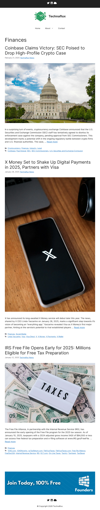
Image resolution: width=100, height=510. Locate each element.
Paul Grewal (21, 151)
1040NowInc (22, 451)
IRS (38, 453)
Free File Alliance (78, 451)
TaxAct (64, 453)
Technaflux (57, 16)
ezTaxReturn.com (35, 451)
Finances (25, 148)
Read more (52, 142)
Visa (23, 336)
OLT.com (44, 453)
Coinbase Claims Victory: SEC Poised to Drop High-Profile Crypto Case (45, 50)
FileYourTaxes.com (63, 451)
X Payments (51, 336)
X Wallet (60, 336)
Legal (39, 148)
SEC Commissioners (40, 151)
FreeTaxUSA (10, 453)
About (47, 28)
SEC (29, 151)
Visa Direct (30, 336)
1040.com (12, 451)
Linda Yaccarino (14, 336)
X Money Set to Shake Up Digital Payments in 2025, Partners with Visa (48, 164)
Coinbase (11, 151)
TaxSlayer (81, 453)
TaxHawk (72, 453)
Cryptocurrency (14, 148)
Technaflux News (27, 58)
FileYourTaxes (49, 451)
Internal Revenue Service (26, 453)
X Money (41, 336)
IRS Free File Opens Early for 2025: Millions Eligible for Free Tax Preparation (48, 350)
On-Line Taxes (55, 453)
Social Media (21, 334)
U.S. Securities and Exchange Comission (66, 151)
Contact (61, 28)
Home (37, 28)
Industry (33, 148)
